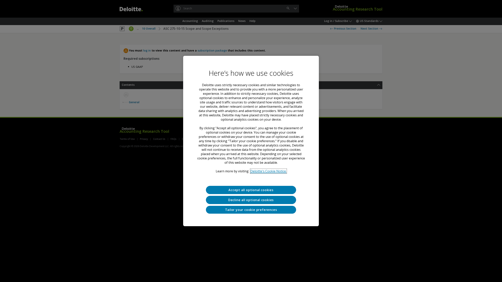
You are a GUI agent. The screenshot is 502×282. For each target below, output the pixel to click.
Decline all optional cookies (251, 200)
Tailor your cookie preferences (251, 210)
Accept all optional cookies (251, 190)
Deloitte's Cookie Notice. (268, 171)
